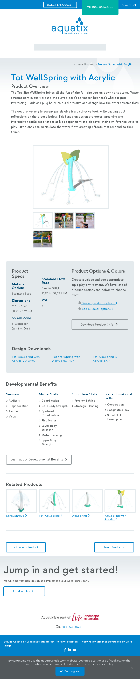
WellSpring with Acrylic (115, 517)
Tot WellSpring (49, 516)
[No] (132, 668)
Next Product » (114, 547)
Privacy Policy (87, 641)
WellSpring (80, 516)
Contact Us (22, 591)
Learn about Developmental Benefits (37, 459)
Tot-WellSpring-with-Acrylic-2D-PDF (66, 359)
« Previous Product (26, 547)
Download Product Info (97, 324)
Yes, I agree (71, 671)
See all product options (98, 303)
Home (77, 64)
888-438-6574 (71, 627)
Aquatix (70, 28)
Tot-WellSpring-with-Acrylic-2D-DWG (26, 359)
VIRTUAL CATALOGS (100, 7)
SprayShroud (15, 516)
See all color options (96, 309)
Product (89, 64)
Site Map (101, 641)
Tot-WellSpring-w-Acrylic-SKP (105, 359)
